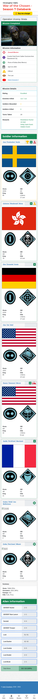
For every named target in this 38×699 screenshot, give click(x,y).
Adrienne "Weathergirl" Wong (13, 203)
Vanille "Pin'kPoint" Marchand (13, 441)
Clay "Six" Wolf (8, 325)
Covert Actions (26, 696)
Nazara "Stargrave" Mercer (12, 383)
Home (3, 698)
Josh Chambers (7, 687)
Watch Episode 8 (13, 80)
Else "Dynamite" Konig (10, 264)
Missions (19, 698)
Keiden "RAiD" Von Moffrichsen (9, 503)
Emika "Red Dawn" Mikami (12, 544)
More (34, 698)
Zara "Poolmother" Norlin (11, 142)
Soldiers (11, 698)
